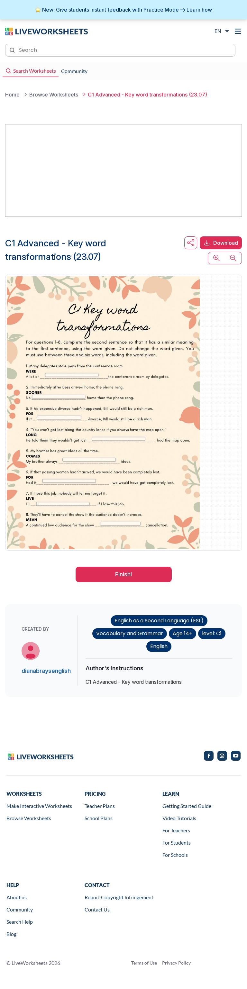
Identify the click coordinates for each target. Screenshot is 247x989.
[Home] (46, 31)
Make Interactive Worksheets (39, 806)
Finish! (123, 574)
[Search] (13, 49)
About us (16, 897)
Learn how (199, 9)
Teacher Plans (100, 806)
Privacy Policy (176, 963)
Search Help (19, 922)
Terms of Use (144, 963)
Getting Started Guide (186, 806)
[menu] (238, 31)
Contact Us (97, 909)
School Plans (99, 818)
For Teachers (176, 830)
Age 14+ (182, 633)
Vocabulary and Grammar (129, 633)
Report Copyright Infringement (119, 897)
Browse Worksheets (28, 818)
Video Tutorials (179, 818)
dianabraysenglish (46, 670)
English (159, 646)
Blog (11, 934)
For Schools (175, 855)
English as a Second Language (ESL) (159, 620)
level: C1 (212, 633)
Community (19, 909)
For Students (176, 842)
